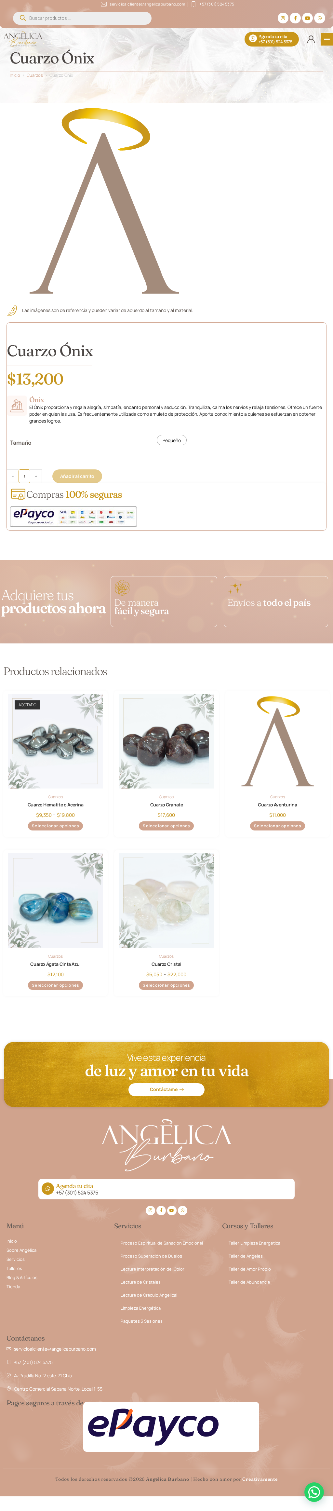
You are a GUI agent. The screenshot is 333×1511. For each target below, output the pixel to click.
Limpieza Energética (141, 1308)
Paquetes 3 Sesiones (142, 1321)
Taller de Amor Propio (250, 1269)
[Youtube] (307, 18)
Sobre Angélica (21, 1250)
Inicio (15, 75)
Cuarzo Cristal (166, 964)
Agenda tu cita (273, 36)
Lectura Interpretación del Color (152, 1269)
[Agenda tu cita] (253, 38)
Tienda (13, 1286)
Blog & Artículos (22, 1277)
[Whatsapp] (319, 18)
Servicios (16, 1259)
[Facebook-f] (295, 18)
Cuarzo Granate (166, 805)
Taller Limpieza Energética (254, 1243)
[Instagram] (283, 18)
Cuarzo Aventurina (277, 805)
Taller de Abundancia (249, 1282)
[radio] (171, 440)
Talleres (14, 1268)
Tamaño (21, 443)
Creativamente (259, 1479)
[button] (314, 1492)
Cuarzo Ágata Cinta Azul (55, 964)
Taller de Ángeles (246, 1256)
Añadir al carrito (77, 476)
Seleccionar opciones (55, 826)
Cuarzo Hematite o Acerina (56, 805)
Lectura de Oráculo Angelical (149, 1295)
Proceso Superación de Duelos (151, 1256)
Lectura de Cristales (141, 1282)
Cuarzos (35, 75)
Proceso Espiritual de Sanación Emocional (162, 1243)
